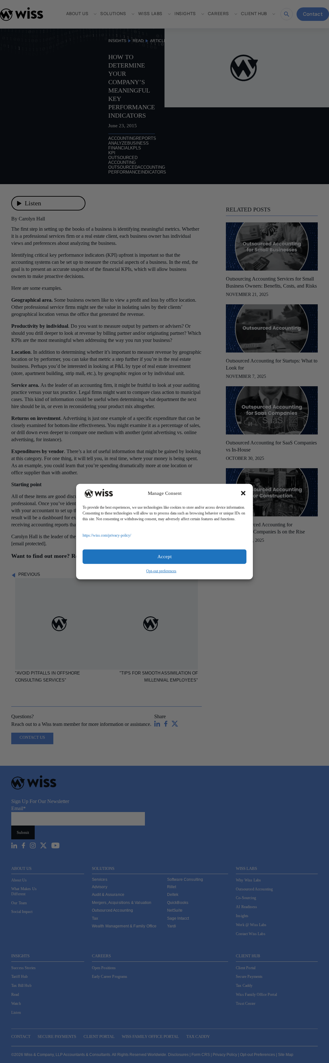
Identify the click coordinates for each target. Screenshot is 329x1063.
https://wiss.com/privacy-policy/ (107, 535)
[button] (243, 493)
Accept (164, 556)
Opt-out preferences (161, 570)
